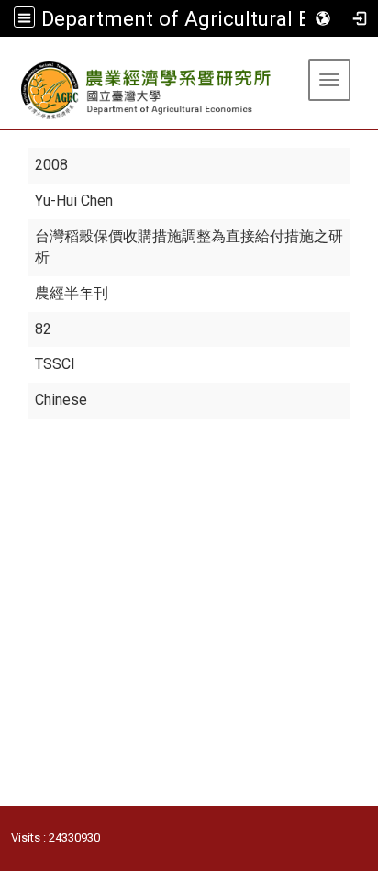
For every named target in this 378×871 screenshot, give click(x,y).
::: (7, 59)
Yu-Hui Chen (74, 200)
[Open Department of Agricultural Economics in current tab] (147, 90)
